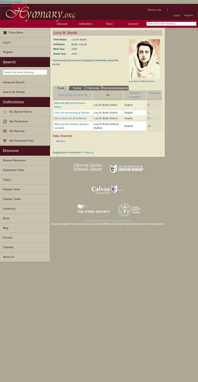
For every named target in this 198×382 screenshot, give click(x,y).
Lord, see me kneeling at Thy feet (71, 112)
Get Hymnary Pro (155, 224)
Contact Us (86, 224)
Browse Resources (14, 160)
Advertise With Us (103, 224)
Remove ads (154, 9)
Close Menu (16, 32)
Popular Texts (11, 189)
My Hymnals (17, 131)
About (54, 224)
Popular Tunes (12, 199)
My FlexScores (18, 121)
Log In (7, 42)
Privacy (75, 224)
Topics (7, 179)
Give (142, 224)
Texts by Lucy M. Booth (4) (72, 95)
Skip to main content (10, 2)
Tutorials (8, 247)
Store (109, 23)
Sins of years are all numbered (70, 118)
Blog (5, 228)
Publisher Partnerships (126, 224)
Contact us (88, 152)
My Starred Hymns (20, 111)
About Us (8, 257)
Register (188, 15)
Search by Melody (14, 92)
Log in (176, 15)
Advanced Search (14, 82)
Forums (7, 237)
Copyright (64, 224)
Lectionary (9, 208)
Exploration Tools (13, 170)
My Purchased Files (21, 140)
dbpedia (60, 141)
